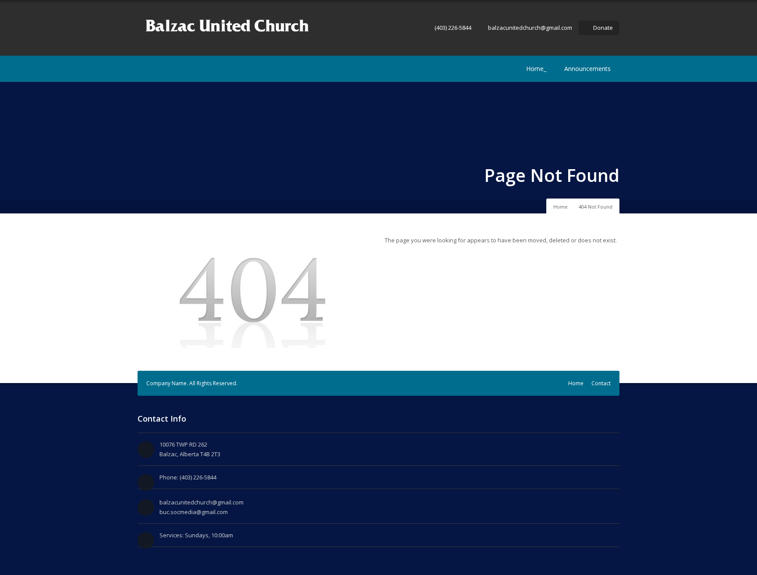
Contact (601, 383)
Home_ (536, 68)
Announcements (587, 68)
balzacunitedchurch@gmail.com (530, 28)
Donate (603, 28)
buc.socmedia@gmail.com (193, 512)
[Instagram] (156, 69)
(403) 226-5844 (453, 28)
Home (560, 206)
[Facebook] (143, 69)
